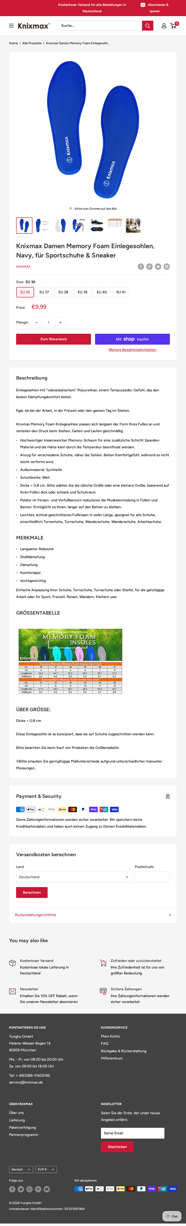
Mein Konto (110, 1036)
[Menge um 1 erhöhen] (60, 322)
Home (13, 43)
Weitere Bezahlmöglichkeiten (132, 350)
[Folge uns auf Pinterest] (38, 1189)
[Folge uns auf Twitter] (21, 1189)
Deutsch (17, 1169)
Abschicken (117, 1147)
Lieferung (17, 1120)
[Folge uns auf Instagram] (29, 1189)
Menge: (22, 322)
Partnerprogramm (23, 1135)
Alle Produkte (32, 43)
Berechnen (32, 892)
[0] (173, 25)
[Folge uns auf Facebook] (12, 1189)
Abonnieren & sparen (158, 8)
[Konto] (164, 25)
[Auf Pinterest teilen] (149, 266)
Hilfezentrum (112, 1058)
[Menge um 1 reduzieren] (36, 322)
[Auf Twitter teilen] (158, 266)
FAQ (104, 1043)
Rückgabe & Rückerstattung (123, 1051)
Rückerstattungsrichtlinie (35, 915)
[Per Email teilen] (167, 266)
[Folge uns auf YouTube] (47, 1189)
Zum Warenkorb (53, 339)
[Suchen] (147, 26)
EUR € (42, 1169)
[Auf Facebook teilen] (141, 266)
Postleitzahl (144, 867)
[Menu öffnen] (11, 25)
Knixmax (23, 267)
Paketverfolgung (22, 1127)
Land (20, 867)
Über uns (16, 1113)
